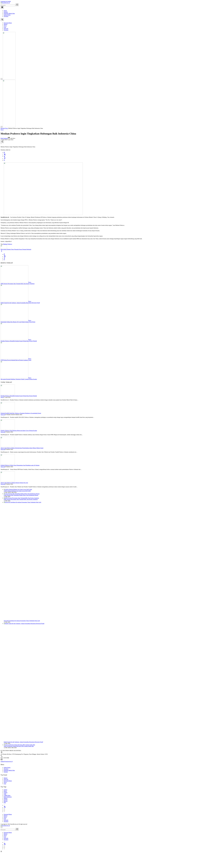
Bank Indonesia (8, 796)
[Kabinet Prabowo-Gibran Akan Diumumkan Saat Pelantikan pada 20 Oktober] (8, 464)
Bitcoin (5, 801)
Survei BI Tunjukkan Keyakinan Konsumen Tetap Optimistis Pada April (22, 620)
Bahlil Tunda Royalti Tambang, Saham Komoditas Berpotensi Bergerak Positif (20, 302)
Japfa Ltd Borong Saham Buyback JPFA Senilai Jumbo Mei (19, 746)
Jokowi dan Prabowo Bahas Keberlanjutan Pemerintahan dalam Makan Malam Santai (22, 448)
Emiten (5, 792)
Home (5, 10)
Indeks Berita (7, 15)
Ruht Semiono (4, 138)
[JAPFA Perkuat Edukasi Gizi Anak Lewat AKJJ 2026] (18, 489)
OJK (5, 794)
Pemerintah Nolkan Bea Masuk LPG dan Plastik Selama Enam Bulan (18, 322)
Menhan (5, 244)
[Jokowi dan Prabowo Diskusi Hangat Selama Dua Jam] (8, 481)
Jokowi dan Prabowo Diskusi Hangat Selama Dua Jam (14, 482)
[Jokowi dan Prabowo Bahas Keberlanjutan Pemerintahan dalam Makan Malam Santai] (8, 446)
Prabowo (10, 244)
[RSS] (4, 811)
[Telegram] (4, 156)
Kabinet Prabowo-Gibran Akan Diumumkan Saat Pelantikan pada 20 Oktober (20, 465)
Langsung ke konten (6, 1)
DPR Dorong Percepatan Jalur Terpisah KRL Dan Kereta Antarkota (17, 283)
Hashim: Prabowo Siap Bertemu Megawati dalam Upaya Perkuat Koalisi (19, 430)
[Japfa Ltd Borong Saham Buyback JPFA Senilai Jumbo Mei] (19, 744)
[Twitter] (5, 155)
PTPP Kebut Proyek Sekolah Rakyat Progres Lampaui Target (16, 360)
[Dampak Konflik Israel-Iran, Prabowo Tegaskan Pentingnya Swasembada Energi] (8, 411)
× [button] (1, 827)
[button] (17, 4)
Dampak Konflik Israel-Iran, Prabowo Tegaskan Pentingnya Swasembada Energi (21, 413)
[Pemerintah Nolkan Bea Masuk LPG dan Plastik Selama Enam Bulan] (14, 320)
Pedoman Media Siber (9, 13)
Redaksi (6, 12)
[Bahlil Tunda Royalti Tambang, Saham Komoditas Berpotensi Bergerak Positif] (14, 301)
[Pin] (5, 158)
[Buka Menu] (2, 7)
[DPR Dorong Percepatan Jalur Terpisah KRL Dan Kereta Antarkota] (14, 282)
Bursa (5, 791)
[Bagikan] (2, 141)
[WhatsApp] (4, 160)
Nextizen (6, 16)
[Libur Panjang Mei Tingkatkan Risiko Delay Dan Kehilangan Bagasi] (21, 493)
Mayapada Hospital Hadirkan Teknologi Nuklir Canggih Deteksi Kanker (19, 379)
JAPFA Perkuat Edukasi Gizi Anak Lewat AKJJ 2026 (17, 491)
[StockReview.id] (5, 2)
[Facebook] (4, 152)
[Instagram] (4, 808)
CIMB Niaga (7, 795)
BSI (5, 802)
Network (3, 414)
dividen (5, 799)
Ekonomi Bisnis (8, 780)
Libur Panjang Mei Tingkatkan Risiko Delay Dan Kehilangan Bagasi (21, 495)
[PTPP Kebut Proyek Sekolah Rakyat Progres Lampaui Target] (14, 358)
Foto (5, 783)
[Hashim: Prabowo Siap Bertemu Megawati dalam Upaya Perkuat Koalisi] (8, 429)
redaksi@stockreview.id (7, 761)
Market (5, 778)
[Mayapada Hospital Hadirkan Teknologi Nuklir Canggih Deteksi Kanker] (14, 377)
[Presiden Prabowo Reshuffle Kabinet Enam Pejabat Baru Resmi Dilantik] (14, 339)
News (2, 129)
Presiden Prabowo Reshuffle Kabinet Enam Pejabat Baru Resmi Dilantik (19, 341)
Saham (5, 789)
